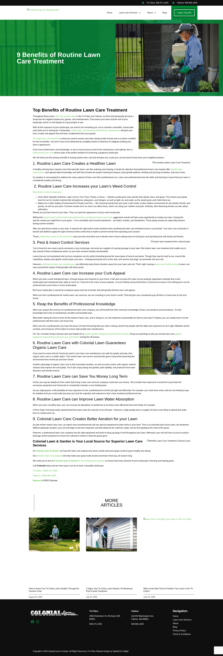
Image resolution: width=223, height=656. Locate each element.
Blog (164, 13)
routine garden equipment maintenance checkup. (107, 334)
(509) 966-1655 (49, 476)
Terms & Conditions (182, 634)
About (150, 13)
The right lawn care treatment (46, 138)
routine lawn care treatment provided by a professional (95, 130)
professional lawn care (43, 153)
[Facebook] (32, 621)
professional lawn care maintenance (58, 264)
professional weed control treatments (56, 236)
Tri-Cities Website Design (98, 651)
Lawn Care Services (128, 13)
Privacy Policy (179, 630)
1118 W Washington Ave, (142, 616)
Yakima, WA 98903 (139, 619)
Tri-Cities (37, 471)
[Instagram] (37, 621)
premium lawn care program (49, 456)
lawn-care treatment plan (166, 264)
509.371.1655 (95, 624)
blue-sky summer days (65, 116)
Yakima (36, 476)
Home (109, 13)
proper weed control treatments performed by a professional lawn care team (78, 217)
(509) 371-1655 (50, 471)
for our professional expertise (79, 461)
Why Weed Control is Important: (47, 192)
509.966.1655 (137, 624)
